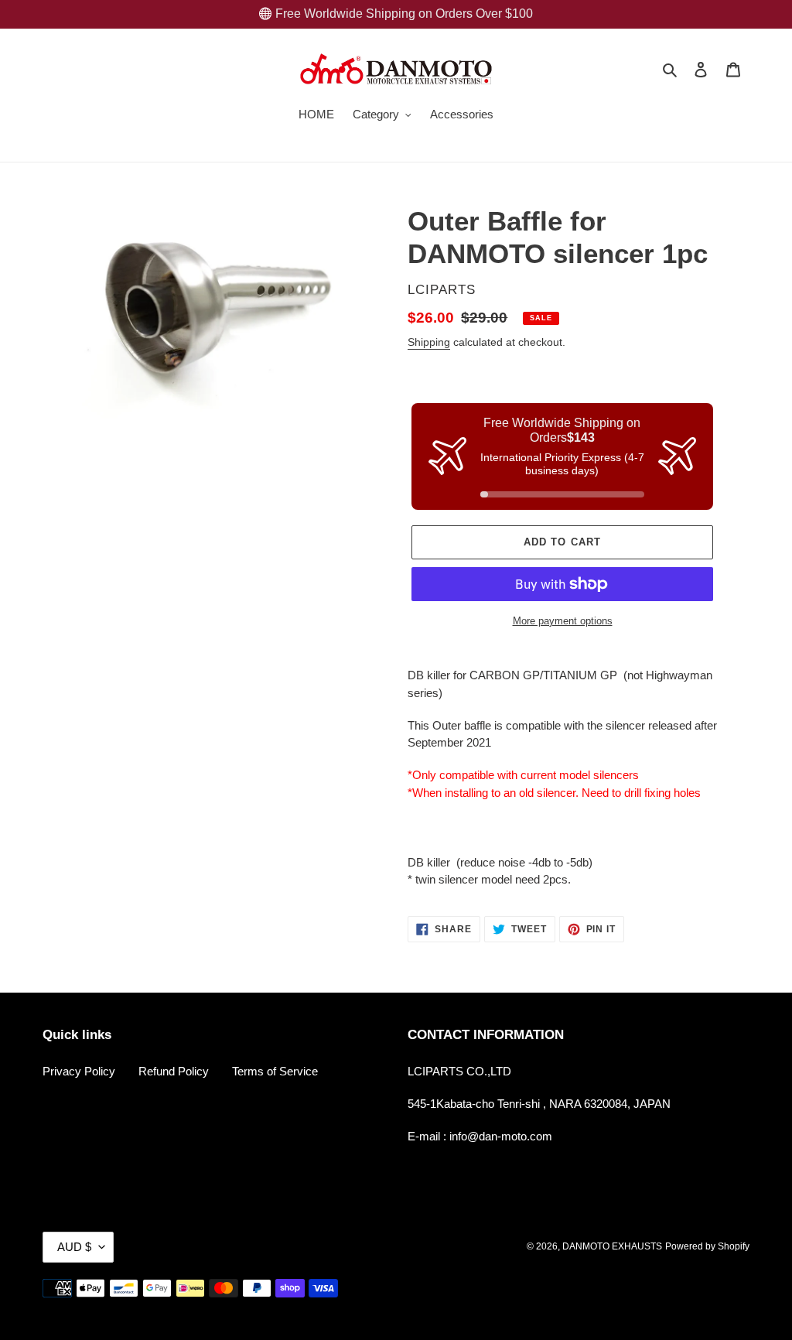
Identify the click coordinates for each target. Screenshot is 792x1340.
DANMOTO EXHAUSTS (612, 1246)
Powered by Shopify (707, 1246)
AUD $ (74, 1246)
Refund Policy (173, 1071)
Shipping (429, 342)
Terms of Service (275, 1071)
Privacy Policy (79, 1071)
